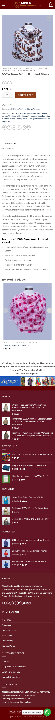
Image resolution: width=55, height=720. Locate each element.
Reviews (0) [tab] (8, 149)
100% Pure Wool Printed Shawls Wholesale (24, 69)
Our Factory (7, 640)
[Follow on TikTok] (14, 603)
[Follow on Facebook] (4, 603)
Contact (5, 661)
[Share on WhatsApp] (4, 127)
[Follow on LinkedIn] (23, 603)
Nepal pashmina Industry (27, 116)
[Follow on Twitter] (19, 603)
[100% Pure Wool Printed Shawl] (27, 311)
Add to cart (25, 95)
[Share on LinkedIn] (28, 127)
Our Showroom (9, 630)
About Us (6, 620)
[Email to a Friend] (19, 127)
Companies (7, 625)
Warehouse (7, 635)
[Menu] (3, 4)
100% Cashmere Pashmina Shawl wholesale (22, 113)
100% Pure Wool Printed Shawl (16, 345)
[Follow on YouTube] (28, 603)
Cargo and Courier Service (14, 666)
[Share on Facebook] (9, 127)
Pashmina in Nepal (29, 119)
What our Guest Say (11, 671)
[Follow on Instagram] (9, 603)
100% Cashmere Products (22, 68)
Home (4, 68)
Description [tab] (9, 143)
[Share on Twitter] (14, 127)
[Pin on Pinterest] (23, 127)
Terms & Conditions (11, 677)
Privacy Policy (8, 645)
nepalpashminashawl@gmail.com (17, 702)
